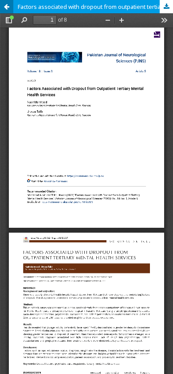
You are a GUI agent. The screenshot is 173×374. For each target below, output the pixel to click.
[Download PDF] (166, 6)
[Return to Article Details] (6, 6)
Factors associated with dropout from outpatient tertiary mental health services (95, 7)
